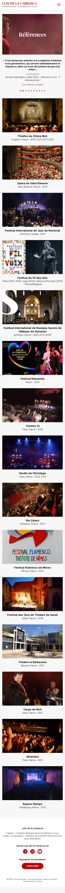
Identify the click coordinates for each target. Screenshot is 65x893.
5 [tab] (31, 90)
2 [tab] (23, 90)
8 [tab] (39, 90)
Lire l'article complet (32, 84)
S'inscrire (32, 866)
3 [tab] (25, 90)
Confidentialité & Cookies (32, 881)
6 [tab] (33, 90)
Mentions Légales (50, 879)
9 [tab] (42, 90)
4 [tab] (28, 90)
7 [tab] (36, 90)
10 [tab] (44, 90)
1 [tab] (20, 90)
